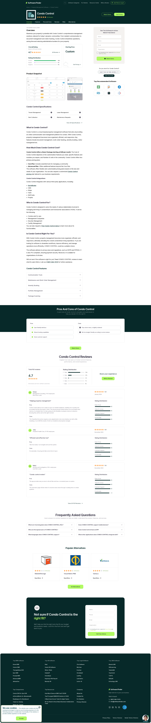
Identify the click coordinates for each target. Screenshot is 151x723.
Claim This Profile (109, 75)
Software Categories (73, 3)
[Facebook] (110, 707)
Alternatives (72, 22)
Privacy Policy (103, 53)
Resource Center (94, 3)
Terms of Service (117, 52)
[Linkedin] (113, 707)
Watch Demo (107, 14)
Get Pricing (119, 14)
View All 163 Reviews (74, 503)
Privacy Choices (81, 702)
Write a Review (105, 3)
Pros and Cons (47, 22)
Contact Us (80, 696)
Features (37, 22)
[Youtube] (119, 707)
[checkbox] (97, 53)
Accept (21, 718)
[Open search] (65, 2)
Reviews (57, 22)
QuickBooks (32, 185)
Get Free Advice (101, 634)
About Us (79, 693)
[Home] (33, 3)
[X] (116, 707)
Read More (38, 578)
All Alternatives (75, 586)
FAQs (63, 22)
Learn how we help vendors (108, 72)
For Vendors (84, 3)
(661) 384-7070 (52, 262)
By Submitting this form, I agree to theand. (101, 630)
